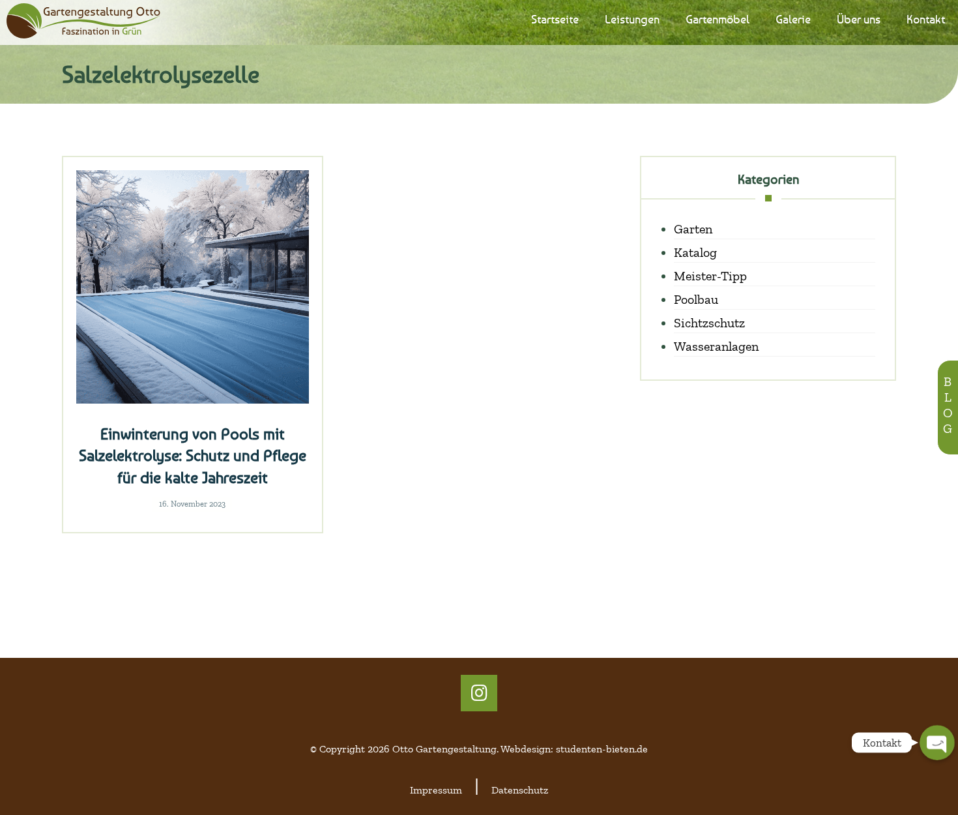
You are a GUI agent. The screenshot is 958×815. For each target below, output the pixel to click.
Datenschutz (519, 790)
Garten (693, 229)
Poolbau (696, 299)
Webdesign (526, 749)
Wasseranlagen (716, 346)
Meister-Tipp (710, 276)
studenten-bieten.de (602, 749)
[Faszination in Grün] (83, 20)
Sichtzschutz (709, 323)
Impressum (436, 790)
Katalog (695, 252)
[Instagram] (479, 693)
